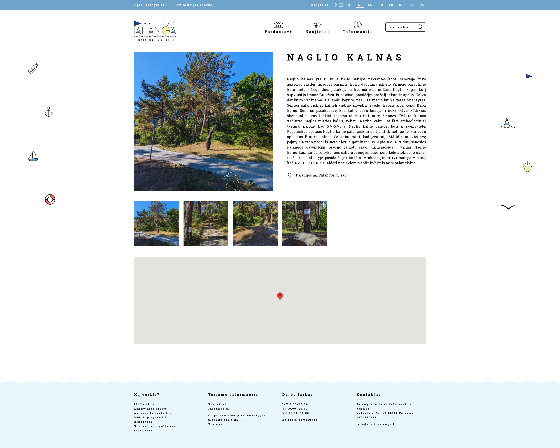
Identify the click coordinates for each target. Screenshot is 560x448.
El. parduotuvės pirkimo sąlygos (237, 415)
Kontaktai (217, 404)
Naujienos (317, 31)
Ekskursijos (144, 404)
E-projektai (144, 430)
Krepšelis (319, 4)
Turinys (215, 424)
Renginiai (143, 421)
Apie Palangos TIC (150, 4)
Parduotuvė (278, 31)
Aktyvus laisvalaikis (153, 413)
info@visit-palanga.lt (376, 424)
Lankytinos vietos (150, 408)
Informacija (357, 31)
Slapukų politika (223, 419)
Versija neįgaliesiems (192, 4)
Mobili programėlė (150, 417)
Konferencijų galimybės (155, 426)
